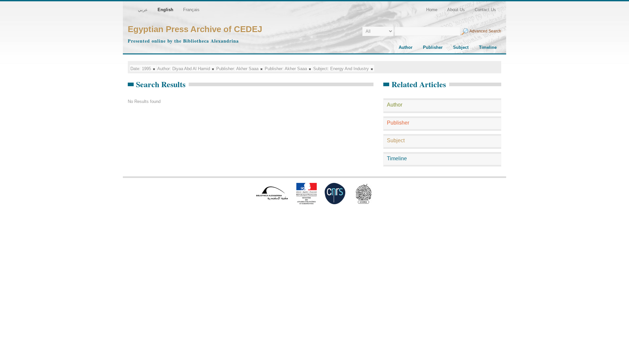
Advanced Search (485, 31)
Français (191, 9)
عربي (143, 9)
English (165, 9)
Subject (460, 47)
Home (431, 9)
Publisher (433, 47)
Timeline (488, 47)
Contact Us (485, 9)
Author (405, 47)
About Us (456, 9)
